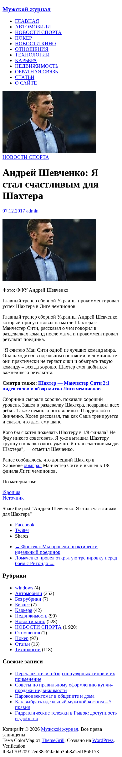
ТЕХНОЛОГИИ (32, 54)
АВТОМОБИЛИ (33, 26)
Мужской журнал (27, 9)
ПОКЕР (23, 38)
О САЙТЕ (26, 82)
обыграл (33, 465)
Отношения (27, 632)
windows (24, 587)
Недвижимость (31, 615)
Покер (21, 638)
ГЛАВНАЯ (27, 21)
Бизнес (22, 604)
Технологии (28, 649)
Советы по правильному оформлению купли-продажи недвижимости (64, 687)
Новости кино (30, 621)
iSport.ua (11, 492)
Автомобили (28, 593)
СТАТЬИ (24, 77)
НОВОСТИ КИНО (35, 43)
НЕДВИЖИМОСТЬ (36, 66)
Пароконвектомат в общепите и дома (54, 696)
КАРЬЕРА (26, 60)
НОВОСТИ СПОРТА (38, 32)
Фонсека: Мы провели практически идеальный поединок (56, 549)
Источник (13, 498)
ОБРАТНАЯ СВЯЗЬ (36, 71)
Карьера (23, 610)
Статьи (22, 644)
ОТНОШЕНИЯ (31, 49)
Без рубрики (28, 599)
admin (32, 210)
